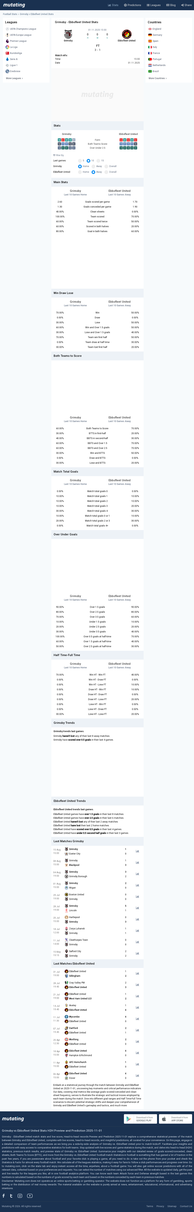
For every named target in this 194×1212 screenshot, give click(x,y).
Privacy (160, 1206)
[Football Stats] (14, 5)
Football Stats (10, 14)
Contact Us (186, 1206)
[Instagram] (22, 1196)
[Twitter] (13, 1196)
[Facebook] (5, 1196)
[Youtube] (31, 1196)
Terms (149, 1206)
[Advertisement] (97, 94)
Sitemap (172, 1206)
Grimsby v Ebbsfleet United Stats (37, 14)
